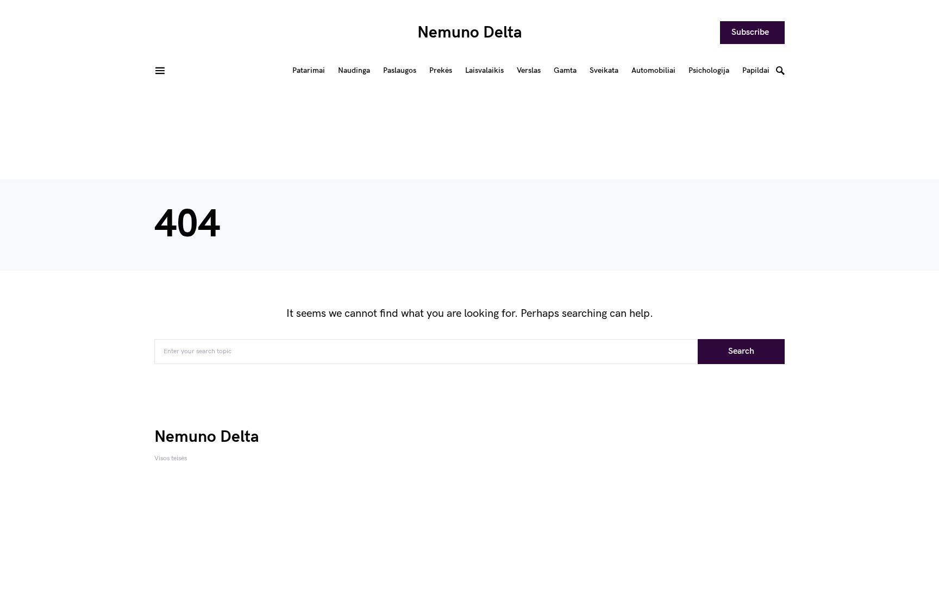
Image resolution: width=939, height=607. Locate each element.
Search (741, 351)
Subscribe (750, 32)
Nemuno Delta (469, 32)
